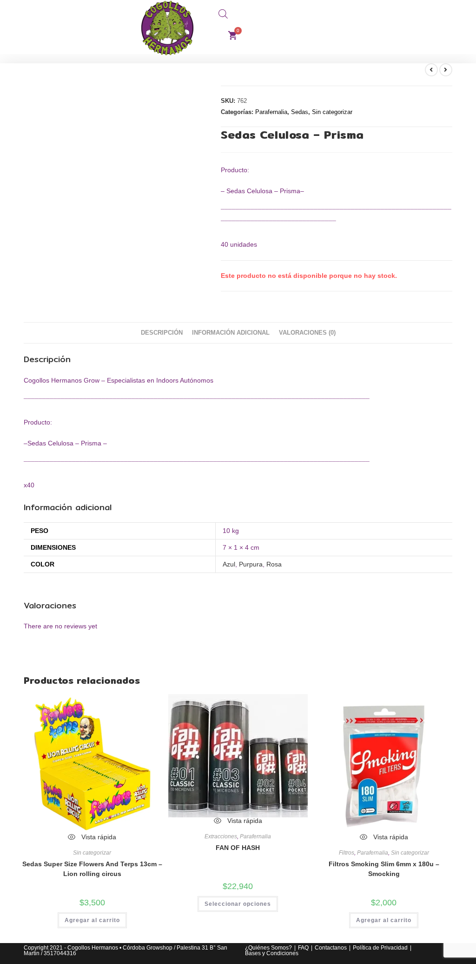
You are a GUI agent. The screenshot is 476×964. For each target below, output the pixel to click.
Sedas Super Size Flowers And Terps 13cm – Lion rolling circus (92, 868)
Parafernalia (271, 111)
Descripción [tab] (162, 333)
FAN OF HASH (238, 847)
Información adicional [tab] (231, 333)
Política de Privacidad (380, 947)
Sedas (299, 111)
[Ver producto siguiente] (445, 69)
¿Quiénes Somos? (268, 947)
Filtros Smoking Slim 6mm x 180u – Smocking (384, 868)
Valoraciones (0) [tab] (307, 333)
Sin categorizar (332, 111)
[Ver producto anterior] (431, 69)
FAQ (303, 947)
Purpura (251, 564)
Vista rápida (97, 837)
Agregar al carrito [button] (92, 920)
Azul (229, 564)
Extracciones (221, 836)
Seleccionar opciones (238, 904)
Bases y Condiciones (271, 953)
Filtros (346, 852)
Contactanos (331, 947)
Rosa (274, 564)
